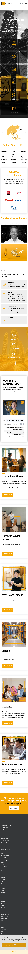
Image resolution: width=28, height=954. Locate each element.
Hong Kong (3, 883)
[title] (14, 252)
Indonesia (3, 888)
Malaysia (3, 892)
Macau (2, 886)
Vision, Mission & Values (6, 825)
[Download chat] (23, 436)
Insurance (3, 864)
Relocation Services (5, 838)
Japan (2, 890)
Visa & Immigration (5, 840)
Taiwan (2, 905)
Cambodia (3, 879)
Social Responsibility (5, 829)
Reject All (14, 951)
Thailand (3, 907)
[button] (2, 132)
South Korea (3, 903)
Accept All (14, 944)
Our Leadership (4, 827)
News (2, 931)
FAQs (2, 920)
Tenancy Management (5, 849)
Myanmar (3, 896)
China (2, 881)
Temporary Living (4, 847)
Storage (2, 862)
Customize (14, 947)
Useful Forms (4, 918)
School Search (4, 844)
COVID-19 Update (5, 923)
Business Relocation (5, 873)
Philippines (3, 899)
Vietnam (2, 910)
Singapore (3, 901)
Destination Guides (5, 916)
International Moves (5, 855)
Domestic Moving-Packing (6, 857)
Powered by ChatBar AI (6, 436)
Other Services (4, 866)
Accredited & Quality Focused (7, 832)
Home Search (4, 842)
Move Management (5, 860)
